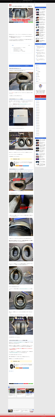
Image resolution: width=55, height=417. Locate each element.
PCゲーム (38, 65)
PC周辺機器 (39, 71)
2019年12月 (38, 125)
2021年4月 (38, 102)
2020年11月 (38, 110)
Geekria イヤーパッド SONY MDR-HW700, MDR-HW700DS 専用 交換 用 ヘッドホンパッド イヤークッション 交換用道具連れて (23, 163)
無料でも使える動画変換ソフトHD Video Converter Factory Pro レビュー (41, 57)
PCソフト (38, 67)
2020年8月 (38, 115)
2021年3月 (38, 104)
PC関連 (38, 73)
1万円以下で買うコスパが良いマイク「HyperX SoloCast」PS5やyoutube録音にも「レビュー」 (41, 53)
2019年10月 (38, 128)
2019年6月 (38, 133)
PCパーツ (38, 70)
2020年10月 (38, 112)
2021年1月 (38, 107)
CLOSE (29, 45)
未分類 (37, 81)
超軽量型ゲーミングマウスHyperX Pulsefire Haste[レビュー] (40, 50)
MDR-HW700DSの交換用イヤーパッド (19, 342)
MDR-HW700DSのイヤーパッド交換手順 (18, 50)
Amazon (17, 165)
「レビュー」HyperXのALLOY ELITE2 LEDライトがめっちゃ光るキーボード (41, 60)
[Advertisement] (21, 28)
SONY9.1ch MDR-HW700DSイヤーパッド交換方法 (19, 47)
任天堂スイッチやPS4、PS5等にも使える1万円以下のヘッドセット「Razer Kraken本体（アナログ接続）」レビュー (41, 47)
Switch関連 (38, 76)
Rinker (18, 366)
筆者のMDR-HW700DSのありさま (17, 48)
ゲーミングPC (38, 79)
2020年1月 (38, 123)
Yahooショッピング (25, 165)
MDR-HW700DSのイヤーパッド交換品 (18, 49)
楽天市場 (21, 165)
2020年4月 (38, 120)
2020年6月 (38, 117)
